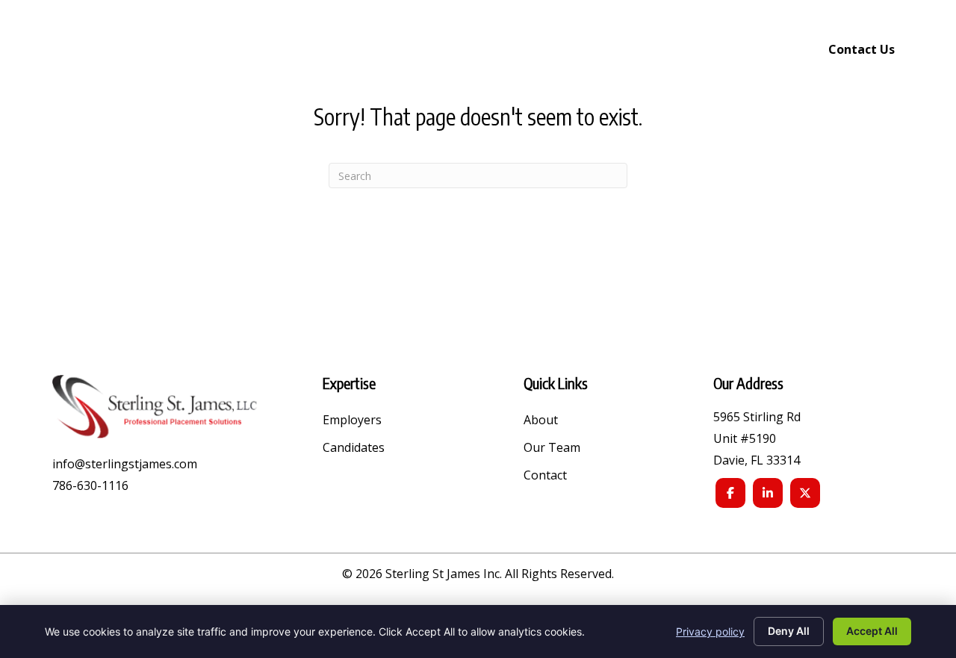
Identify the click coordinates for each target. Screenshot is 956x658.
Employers (352, 421)
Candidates (354, 448)
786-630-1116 (90, 485)
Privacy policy (710, 631)
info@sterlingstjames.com (124, 464)
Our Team (552, 448)
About (541, 421)
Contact (545, 476)
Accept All (872, 630)
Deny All (789, 630)
